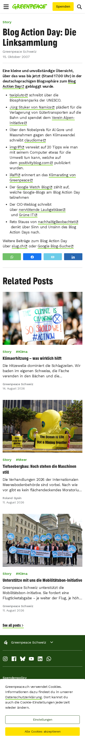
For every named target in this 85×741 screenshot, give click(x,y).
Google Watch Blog (33, 187)
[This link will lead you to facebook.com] (14, 660)
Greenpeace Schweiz (28, 642)
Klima (22, 352)
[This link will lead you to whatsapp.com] (48, 660)
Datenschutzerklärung (23, 697)
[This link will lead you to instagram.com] (5, 660)
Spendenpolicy (15, 678)
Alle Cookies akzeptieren (43, 731)
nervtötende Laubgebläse (40, 210)
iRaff (13, 175)
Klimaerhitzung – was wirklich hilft (32, 358)
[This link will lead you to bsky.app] (22, 660)
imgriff (15, 147)
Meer (22, 460)
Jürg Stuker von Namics (30, 107)
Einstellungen (42, 719)
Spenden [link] (63, 6)
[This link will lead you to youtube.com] (31, 660)
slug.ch (18, 246)
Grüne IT (26, 215)
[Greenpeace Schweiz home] (31, 6)
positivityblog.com (34, 163)
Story (7, 22)
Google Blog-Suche (54, 246)
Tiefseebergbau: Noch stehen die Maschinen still (39, 469)
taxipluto (17, 95)
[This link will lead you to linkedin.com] (40, 660)
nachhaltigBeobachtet (56, 222)
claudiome (33, 140)
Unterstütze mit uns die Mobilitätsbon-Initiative (42, 580)
